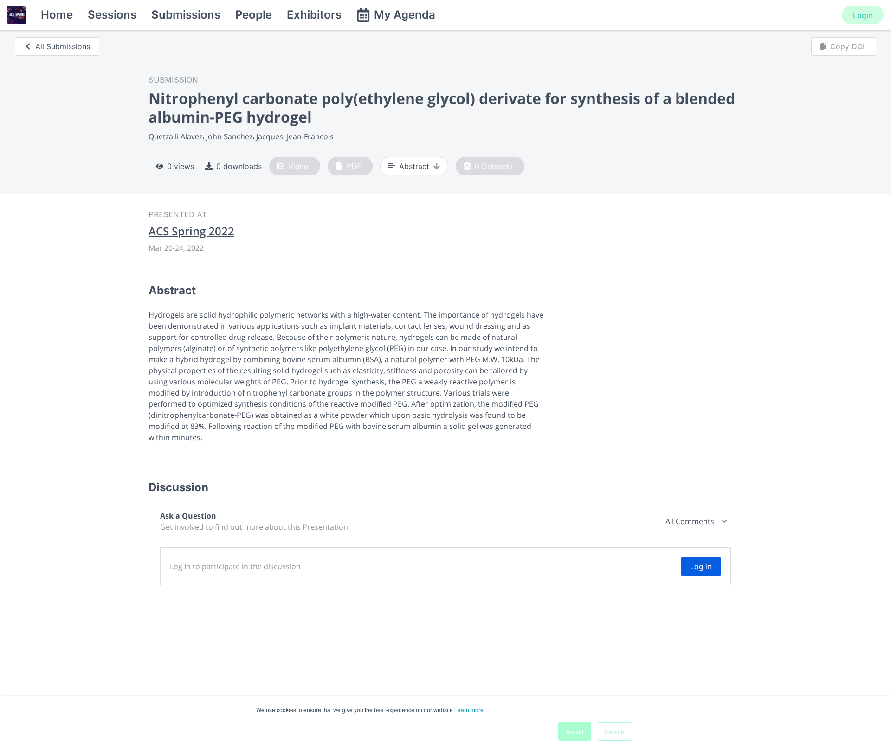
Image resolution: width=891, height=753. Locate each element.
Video (298, 166)
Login (862, 15)
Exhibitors (314, 14)
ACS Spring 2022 (191, 231)
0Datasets (494, 166)
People (253, 14)
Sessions (112, 14)
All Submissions (62, 46)
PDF (354, 166)
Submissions (185, 14)
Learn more (469, 710)
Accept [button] (574, 731)
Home (57, 14)
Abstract (414, 166)
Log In (701, 566)
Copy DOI (847, 46)
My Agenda (404, 14)
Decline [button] (614, 731)
